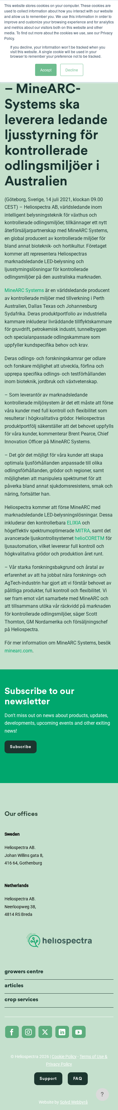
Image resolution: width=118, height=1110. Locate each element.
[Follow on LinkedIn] (62, 1032)
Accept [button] (45, 69)
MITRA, (83, 531)
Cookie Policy (64, 1056)
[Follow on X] (45, 1032)
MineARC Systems (24, 290)
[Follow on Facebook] (12, 1032)
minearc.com (18, 651)
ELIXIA (74, 523)
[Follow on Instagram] (28, 1032)
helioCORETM (89, 538)
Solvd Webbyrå (74, 1102)
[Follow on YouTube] (79, 1032)
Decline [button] (71, 69)
